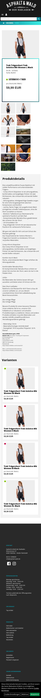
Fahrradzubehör (11, 630)
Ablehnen (25, 694)
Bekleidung (9, 23)
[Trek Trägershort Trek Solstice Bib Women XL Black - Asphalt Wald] (20, 491)
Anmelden (9, 655)
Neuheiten (9, 640)
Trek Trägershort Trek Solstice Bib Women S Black (20, 429)
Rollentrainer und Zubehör (14, 628)
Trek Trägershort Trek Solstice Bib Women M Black (20, 467)
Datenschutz (10, 678)
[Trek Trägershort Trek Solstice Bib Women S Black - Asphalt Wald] (20, 416)
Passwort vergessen (12, 660)
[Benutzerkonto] (6, 14)
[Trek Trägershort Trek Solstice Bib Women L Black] (20, 44)
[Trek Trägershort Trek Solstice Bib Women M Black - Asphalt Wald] (20, 453)
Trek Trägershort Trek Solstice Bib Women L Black (19, 66)
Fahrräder (9, 626)
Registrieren (10, 657)
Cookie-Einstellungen (12, 694)
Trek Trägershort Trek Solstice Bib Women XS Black (20, 392)
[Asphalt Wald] (21, 6)
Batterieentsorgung (12, 680)
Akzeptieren (35, 694)
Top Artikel (9, 610)
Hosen (17, 23)
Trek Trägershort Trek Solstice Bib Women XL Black (20, 504)
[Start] (3, 23)
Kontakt (8, 675)
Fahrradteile (10, 633)
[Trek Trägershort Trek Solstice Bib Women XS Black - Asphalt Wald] (20, 378)
